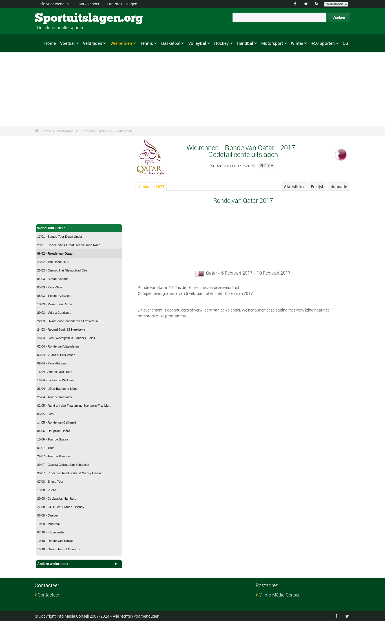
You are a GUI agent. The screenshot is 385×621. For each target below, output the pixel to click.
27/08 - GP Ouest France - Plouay (60, 507)
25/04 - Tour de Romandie (55, 397)
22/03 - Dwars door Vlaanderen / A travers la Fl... (70, 321)
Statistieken (295, 186)
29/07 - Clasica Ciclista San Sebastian (63, 464)
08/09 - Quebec (48, 515)
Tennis (146, 43)
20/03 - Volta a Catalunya (54, 312)
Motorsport (272, 43)
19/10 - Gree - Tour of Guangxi (58, 549)
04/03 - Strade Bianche (52, 279)
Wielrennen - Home (52, 216)
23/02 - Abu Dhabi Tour (52, 262)
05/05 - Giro (45, 414)
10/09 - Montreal (48, 524)
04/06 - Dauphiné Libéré (53, 431)
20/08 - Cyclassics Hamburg (56, 498)
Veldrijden (92, 43)
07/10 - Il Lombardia (50, 532)
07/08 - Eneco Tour (50, 481)
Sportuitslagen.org (56, 18)
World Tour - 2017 (51, 228)
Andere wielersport (52, 564)
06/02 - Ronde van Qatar (55, 253)
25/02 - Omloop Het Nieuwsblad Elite (62, 270)
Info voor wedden (53, 3)
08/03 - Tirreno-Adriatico (53, 295)
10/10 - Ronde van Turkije (55, 540)
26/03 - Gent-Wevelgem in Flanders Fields (66, 338)
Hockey (221, 43)
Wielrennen (121, 43)
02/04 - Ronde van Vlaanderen (58, 346)
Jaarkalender (87, 3)
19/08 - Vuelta (46, 490)
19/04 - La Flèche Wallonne (55, 380)
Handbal (245, 43)
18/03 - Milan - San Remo (54, 304)
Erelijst (317, 186)
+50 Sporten (323, 43)
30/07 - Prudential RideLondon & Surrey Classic (69, 473)
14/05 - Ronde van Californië (56, 422)
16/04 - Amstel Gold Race (54, 371)
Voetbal (67, 43)
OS (345, 43)
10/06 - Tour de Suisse (52, 439)
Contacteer (48, 595)
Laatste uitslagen (122, 3)
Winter (297, 43)
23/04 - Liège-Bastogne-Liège (57, 388)
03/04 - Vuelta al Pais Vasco (56, 355)
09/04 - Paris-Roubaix (52, 363)
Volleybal (197, 43)
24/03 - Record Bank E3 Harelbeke (61, 329)
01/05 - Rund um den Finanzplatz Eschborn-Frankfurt (73, 405)
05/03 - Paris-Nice (49, 287)
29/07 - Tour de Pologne (53, 456)
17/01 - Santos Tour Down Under (59, 236)
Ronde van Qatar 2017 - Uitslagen (106, 131)
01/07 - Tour (45, 447)
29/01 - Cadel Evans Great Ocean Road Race (68, 245)
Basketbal (170, 43)
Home (50, 43)
